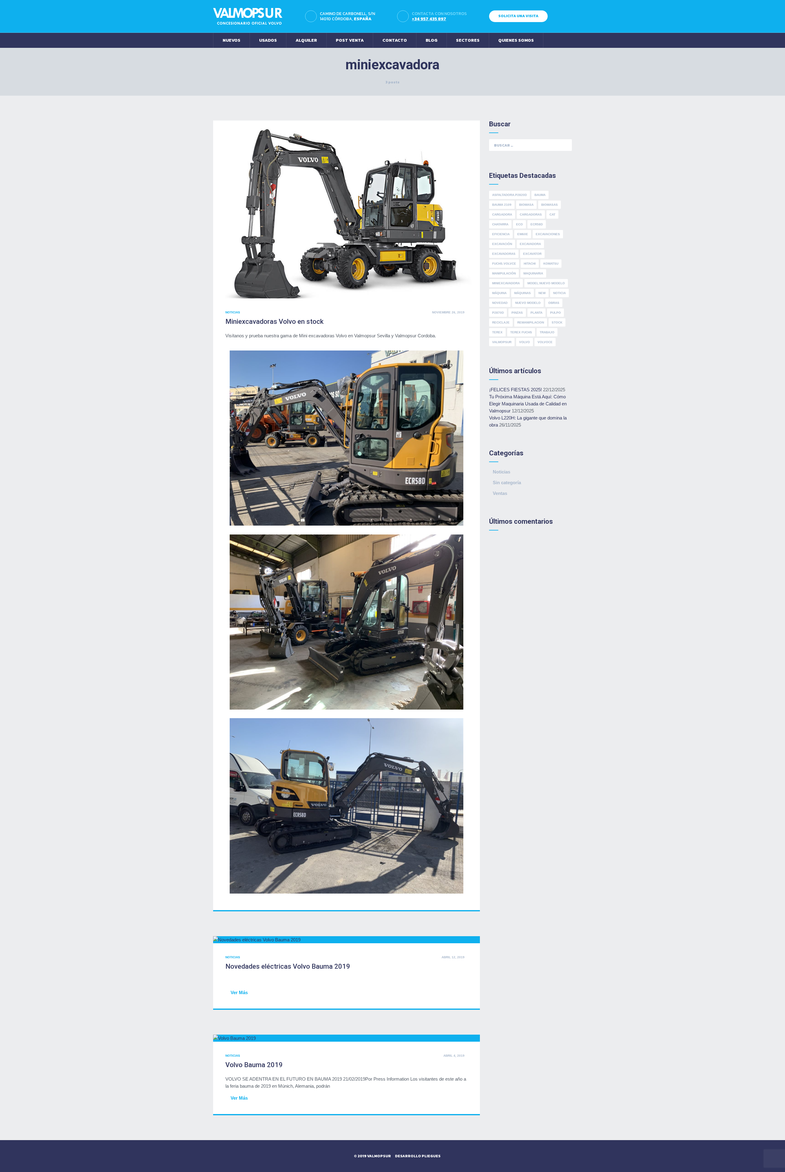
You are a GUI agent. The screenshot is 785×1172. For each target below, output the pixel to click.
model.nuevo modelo (546, 283)
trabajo (547, 332)
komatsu (550, 263)
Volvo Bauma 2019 (254, 1065)
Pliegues (431, 1156)
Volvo (524, 342)
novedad (499, 302)
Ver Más (239, 992)
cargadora (502, 214)
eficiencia (501, 234)
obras (553, 302)
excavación (502, 244)
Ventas (500, 493)
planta (536, 312)
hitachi (530, 263)
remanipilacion (530, 322)
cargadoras (531, 214)
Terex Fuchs (521, 332)
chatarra (500, 224)
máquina (499, 293)
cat (552, 214)
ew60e (522, 234)
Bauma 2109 (501, 204)
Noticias (232, 312)
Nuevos (231, 40)
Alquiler (306, 40)
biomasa (526, 204)
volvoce (545, 342)
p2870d (498, 312)
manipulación (504, 273)
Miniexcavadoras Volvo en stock (274, 321)
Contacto (394, 40)
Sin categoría (507, 482)
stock (557, 322)
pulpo (555, 312)
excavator (532, 253)
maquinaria (533, 273)
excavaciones (548, 234)
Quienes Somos (516, 40)
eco (519, 224)
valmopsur (501, 342)
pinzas (517, 312)
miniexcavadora (506, 283)
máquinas (522, 293)
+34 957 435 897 (429, 19)
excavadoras (503, 253)
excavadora (530, 244)
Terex (497, 332)
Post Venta (350, 40)
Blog (431, 40)
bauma (540, 195)
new (542, 293)
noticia (559, 293)
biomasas (549, 204)
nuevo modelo (528, 302)
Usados (268, 40)
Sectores (468, 40)
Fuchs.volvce (504, 263)
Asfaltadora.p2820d (509, 195)
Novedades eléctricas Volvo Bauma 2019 (287, 966)
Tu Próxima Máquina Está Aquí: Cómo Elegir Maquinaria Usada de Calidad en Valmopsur (528, 403)
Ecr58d (536, 224)
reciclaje (501, 322)
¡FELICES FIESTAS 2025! (515, 389)
